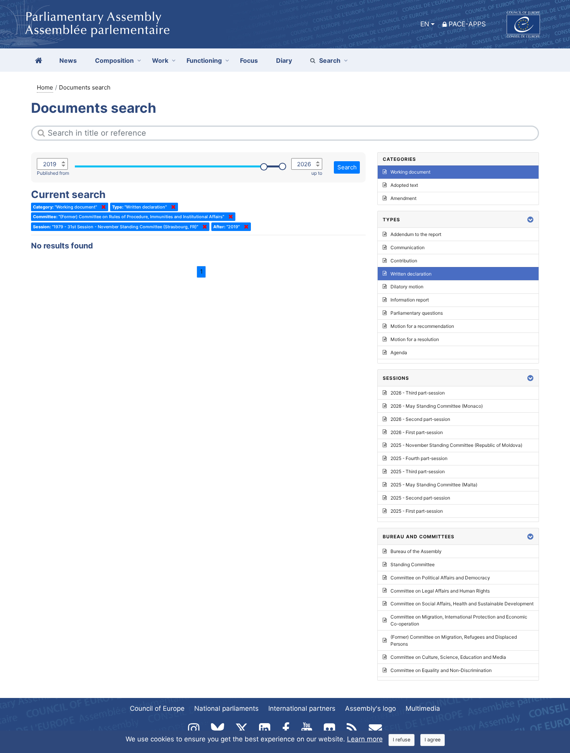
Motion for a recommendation (422, 326)
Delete (102, 207)
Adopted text (404, 185)
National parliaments (226, 708)
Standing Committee (412, 564)
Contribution (403, 261)
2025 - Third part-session (417, 471)
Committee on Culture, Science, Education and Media (448, 657)
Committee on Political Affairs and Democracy (440, 578)
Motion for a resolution (414, 339)
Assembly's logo (370, 708)
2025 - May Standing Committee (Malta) (433, 485)
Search (329, 60)
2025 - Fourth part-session (418, 458)
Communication (407, 247)
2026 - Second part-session (420, 419)
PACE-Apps (467, 24)
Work (160, 60)
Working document (410, 172)
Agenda (398, 352)
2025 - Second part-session (420, 498)
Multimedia (423, 708)
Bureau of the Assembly (416, 551)
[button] (530, 219)
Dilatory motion (406, 286)
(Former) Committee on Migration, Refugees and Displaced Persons (453, 640)
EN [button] (424, 24)
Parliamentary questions (416, 313)
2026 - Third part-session (417, 393)
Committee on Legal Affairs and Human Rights (440, 591)
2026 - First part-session (416, 432)
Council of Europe (157, 708)
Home (45, 87)
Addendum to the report (415, 234)
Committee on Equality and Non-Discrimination (441, 670)
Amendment (403, 198)
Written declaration (411, 274)
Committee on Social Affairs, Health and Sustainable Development (462, 604)
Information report (409, 300)
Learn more (365, 739)
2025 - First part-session (416, 511)
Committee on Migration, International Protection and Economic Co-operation (458, 620)
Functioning (204, 60)
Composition (114, 60)
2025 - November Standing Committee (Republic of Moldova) (456, 445)
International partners (301, 708)
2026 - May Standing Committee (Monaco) (436, 406)
